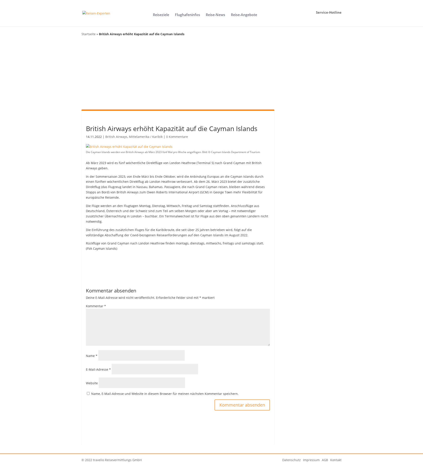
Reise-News (215, 15)
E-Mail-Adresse (98, 369)
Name (91, 356)
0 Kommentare (177, 137)
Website (92, 383)
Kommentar (96, 306)
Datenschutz (291, 460)
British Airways (116, 137)
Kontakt (335, 460)
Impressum (311, 460)
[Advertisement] (211, 73)
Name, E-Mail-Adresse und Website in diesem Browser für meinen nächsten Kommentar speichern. (165, 394)
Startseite (89, 34)
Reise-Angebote (244, 15)
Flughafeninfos (187, 15)
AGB (325, 460)
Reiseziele (161, 15)
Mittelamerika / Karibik (146, 137)
